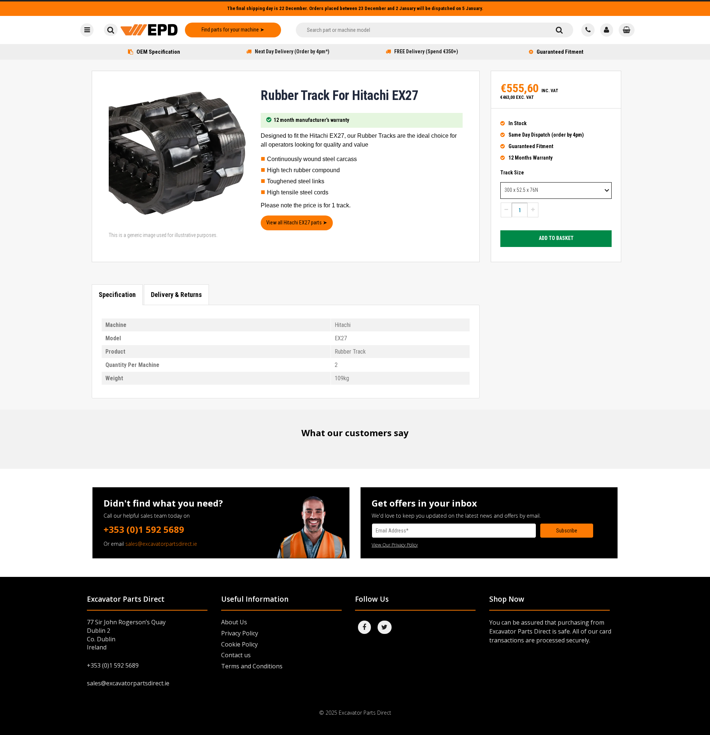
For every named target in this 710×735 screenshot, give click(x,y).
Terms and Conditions (252, 666)
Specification (117, 294)
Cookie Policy (239, 644)
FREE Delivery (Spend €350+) (426, 51)
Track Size (512, 173)
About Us (234, 622)
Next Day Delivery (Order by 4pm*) (292, 51)
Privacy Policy (239, 633)
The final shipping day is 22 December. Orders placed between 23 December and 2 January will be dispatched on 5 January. (355, 8)
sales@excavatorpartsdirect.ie (161, 543)
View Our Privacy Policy (395, 545)
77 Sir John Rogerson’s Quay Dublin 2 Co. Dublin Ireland (126, 635)
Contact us (236, 655)
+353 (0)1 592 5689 (144, 529)
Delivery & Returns (176, 294)
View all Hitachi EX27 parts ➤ (296, 222)
